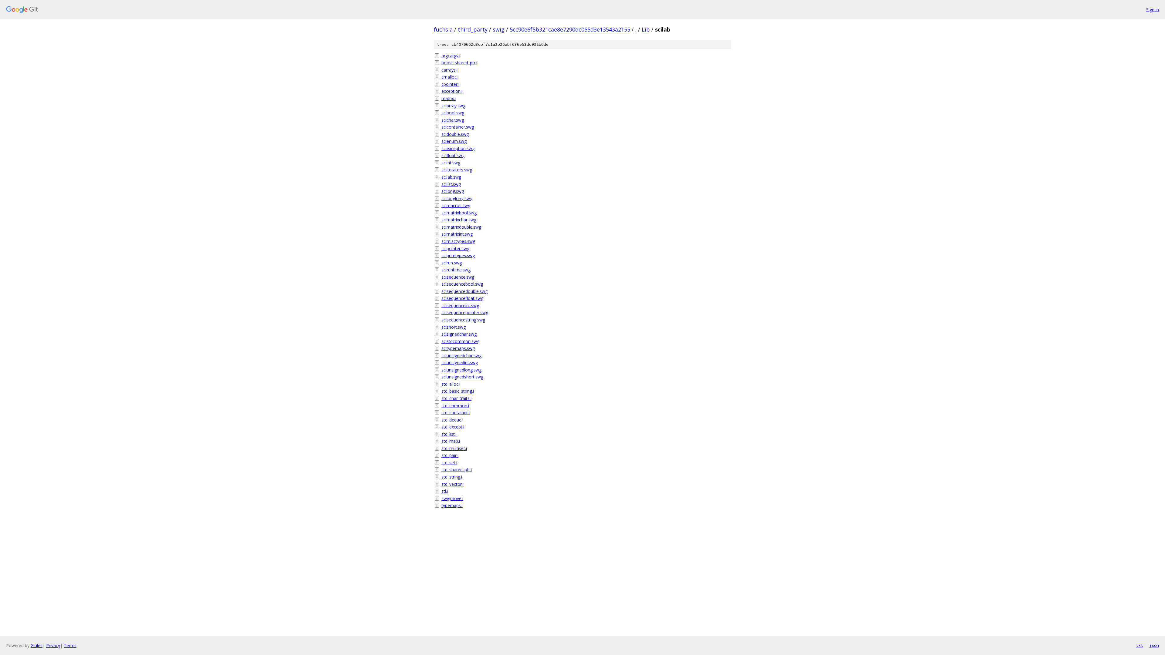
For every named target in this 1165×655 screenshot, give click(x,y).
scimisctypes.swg (458, 241)
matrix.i (448, 98)
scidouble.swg (455, 134)
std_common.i (455, 405)
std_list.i (449, 434)
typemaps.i (452, 505)
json (1154, 645)
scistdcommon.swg (460, 341)
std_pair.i (449, 455)
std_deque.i (452, 420)
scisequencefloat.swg (462, 298)
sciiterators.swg (456, 170)
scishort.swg (453, 327)
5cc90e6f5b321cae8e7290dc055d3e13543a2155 (570, 29)
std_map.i (450, 441)
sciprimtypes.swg (458, 255)
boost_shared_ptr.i (459, 63)
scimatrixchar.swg (458, 220)
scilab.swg (451, 177)
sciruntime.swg (456, 270)
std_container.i (455, 412)
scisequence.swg (457, 277)
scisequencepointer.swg (464, 312)
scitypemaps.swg (458, 348)
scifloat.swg (452, 155)
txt (1139, 645)
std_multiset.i (454, 448)
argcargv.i (450, 56)
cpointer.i (450, 84)
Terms (70, 645)
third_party (473, 29)
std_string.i (451, 477)
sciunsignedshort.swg (462, 377)
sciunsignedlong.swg (461, 370)
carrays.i (449, 70)
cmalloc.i (449, 77)
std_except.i (452, 427)
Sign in (1152, 9)
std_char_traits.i (456, 398)
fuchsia (443, 29)
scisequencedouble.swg (464, 291)
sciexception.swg (457, 148)
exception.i (451, 91)
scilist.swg (451, 184)
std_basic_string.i (457, 391)
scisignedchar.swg (459, 334)
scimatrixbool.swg (459, 213)
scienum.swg (454, 141)
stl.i (444, 491)
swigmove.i (452, 498)
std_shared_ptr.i (456, 469)
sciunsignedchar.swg (461, 355)
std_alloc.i (450, 384)
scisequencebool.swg (462, 284)
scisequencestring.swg (463, 320)
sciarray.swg (453, 106)
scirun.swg (451, 263)
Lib (646, 29)
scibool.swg (452, 113)
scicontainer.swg (457, 127)
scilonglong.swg (456, 198)
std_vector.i (452, 484)
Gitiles (36, 645)
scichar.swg (452, 120)
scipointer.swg (455, 248)
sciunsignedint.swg (459, 362)
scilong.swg (452, 191)
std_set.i (449, 462)
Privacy (53, 645)
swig (499, 29)
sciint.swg (450, 163)
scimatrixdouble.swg (461, 227)
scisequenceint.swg (460, 305)
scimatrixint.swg (457, 234)
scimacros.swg (455, 205)
